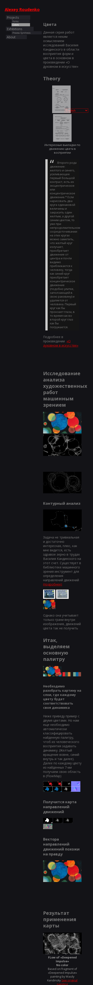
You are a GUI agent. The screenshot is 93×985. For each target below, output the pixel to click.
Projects (13, 17)
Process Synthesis (21, 32)
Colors (15, 24)
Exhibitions (14, 29)
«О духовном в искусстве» (60, 343)
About (11, 37)
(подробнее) (52, 584)
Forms (15, 21)
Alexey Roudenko (22, 9)
